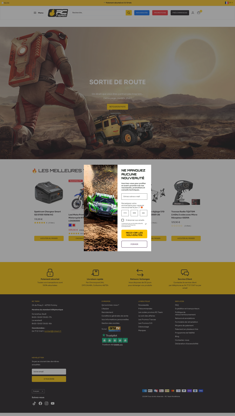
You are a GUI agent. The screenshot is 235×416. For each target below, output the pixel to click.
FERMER (134, 244)
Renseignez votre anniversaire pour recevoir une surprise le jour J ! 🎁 (132, 205)
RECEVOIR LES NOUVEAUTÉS (134, 234)
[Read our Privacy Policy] (145, 223)
